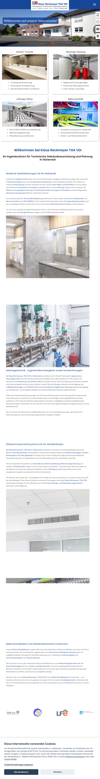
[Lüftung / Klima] (24, 118)
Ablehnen (57, 772)
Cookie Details (10, 759)
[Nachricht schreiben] (97, 29)
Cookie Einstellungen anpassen (18, 764)
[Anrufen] (97, 15)
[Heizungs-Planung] (75, 71)
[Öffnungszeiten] (97, 22)
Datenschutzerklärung (75, 756)
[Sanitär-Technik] (24, 71)
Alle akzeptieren (21, 772)
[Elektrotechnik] (75, 118)
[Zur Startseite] (50, 4)
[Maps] (97, 36)
